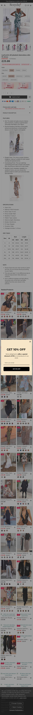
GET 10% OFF (16, 369)
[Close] (30, 342)
